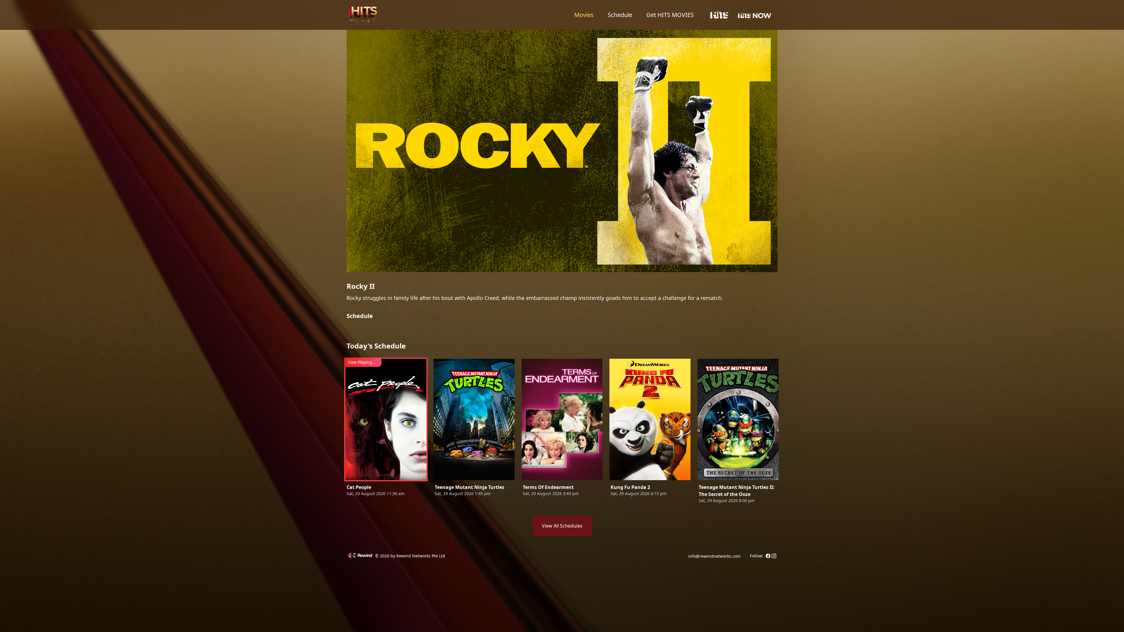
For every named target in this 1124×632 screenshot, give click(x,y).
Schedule (620, 15)
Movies (584, 15)
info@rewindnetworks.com (714, 556)
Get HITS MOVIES (670, 15)
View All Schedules (562, 526)
